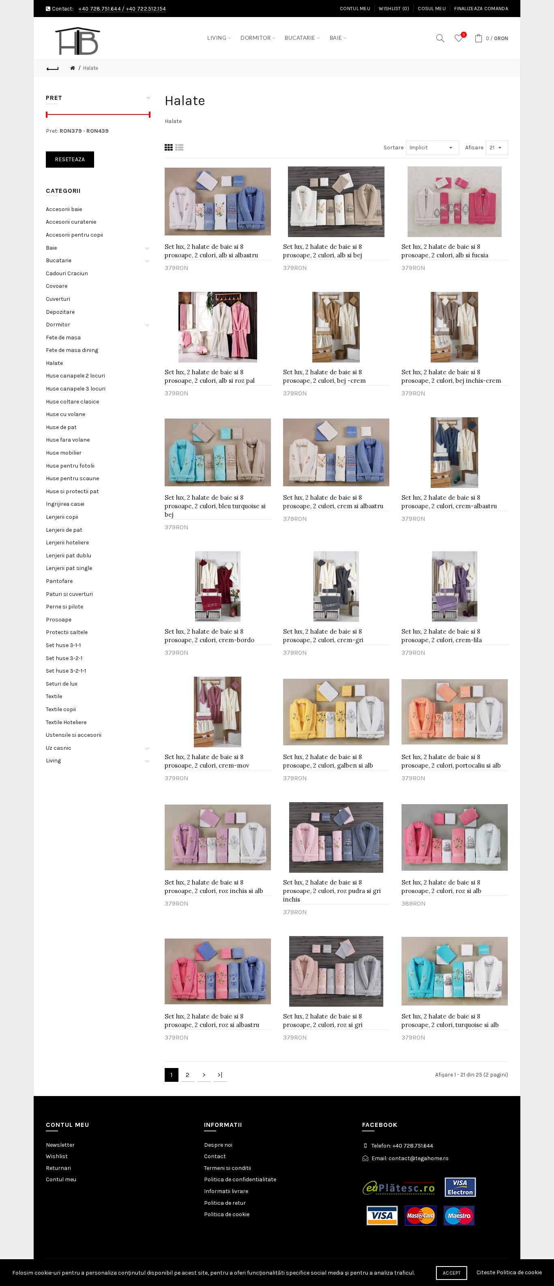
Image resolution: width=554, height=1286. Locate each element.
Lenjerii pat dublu (68, 555)
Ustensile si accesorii (73, 734)
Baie (51, 247)
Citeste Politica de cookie (509, 1272)
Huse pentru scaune (72, 478)
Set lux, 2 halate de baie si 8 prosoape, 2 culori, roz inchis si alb (214, 886)
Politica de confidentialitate (240, 1179)
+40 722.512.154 (146, 9)
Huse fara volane (68, 439)
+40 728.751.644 (100, 9)
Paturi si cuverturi (69, 594)
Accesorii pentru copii (74, 234)
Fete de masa (63, 337)
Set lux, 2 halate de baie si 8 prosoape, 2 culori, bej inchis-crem (451, 376)
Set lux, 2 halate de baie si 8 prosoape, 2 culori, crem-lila (442, 636)
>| (220, 1075)
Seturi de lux (61, 683)
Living (53, 760)
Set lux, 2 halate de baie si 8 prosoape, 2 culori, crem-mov (207, 761)
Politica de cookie (226, 1214)
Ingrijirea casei (65, 504)
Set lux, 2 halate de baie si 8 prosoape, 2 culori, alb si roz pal (210, 376)
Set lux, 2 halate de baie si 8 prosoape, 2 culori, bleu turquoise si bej (215, 506)
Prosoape (58, 619)
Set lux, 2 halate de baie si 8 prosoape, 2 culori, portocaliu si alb (451, 761)
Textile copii (61, 709)
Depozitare (60, 312)
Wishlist (57, 1156)
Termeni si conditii (227, 1168)
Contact (215, 1156)
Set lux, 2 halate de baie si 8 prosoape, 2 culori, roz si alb (441, 886)
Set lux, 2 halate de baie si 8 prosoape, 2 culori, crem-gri (323, 636)
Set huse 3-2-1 (64, 658)
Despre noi (218, 1144)
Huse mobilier (64, 452)
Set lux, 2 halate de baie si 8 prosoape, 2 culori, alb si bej (322, 251)
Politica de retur (225, 1203)
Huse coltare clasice (72, 401)
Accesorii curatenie (71, 221)
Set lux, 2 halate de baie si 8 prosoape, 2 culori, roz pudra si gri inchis (332, 890)
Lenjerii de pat (64, 529)
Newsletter (60, 1144)
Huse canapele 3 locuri (75, 388)
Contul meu (355, 8)
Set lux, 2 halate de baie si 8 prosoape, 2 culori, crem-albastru (449, 502)
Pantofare (59, 581)
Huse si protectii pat (72, 491)
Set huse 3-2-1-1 (66, 670)
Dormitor (58, 324)
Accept (451, 1273)
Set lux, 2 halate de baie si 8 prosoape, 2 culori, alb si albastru (211, 251)
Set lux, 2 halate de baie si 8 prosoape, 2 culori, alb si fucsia (445, 251)
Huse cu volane (65, 414)
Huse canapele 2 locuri (75, 375)
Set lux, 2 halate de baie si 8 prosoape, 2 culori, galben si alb (328, 761)
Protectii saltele (67, 632)
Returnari (58, 1168)
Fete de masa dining (72, 350)
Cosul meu (432, 8)
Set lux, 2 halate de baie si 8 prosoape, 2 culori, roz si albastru (212, 1020)
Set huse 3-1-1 (63, 645)
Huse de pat (61, 427)
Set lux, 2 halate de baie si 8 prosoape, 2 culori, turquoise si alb (450, 1020)
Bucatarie (58, 260)
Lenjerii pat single (69, 568)
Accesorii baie (64, 209)
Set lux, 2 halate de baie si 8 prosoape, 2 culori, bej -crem (324, 376)
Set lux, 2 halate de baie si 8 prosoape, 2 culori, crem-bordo (209, 636)
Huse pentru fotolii (70, 465)
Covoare (56, 286)
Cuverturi (58, 299)
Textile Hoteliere (66, 722)
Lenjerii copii (62, 517)
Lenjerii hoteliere (67, 542)
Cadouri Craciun (67, 273)
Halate (90, 68)
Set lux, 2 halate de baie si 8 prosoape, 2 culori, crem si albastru (333, 502)
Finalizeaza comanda (481, 8)
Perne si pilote (64, 606)
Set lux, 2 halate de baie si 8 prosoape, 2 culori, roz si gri (323, 1020)
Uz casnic (58, 747)
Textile (54, 696)
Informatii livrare (226, 1191)
